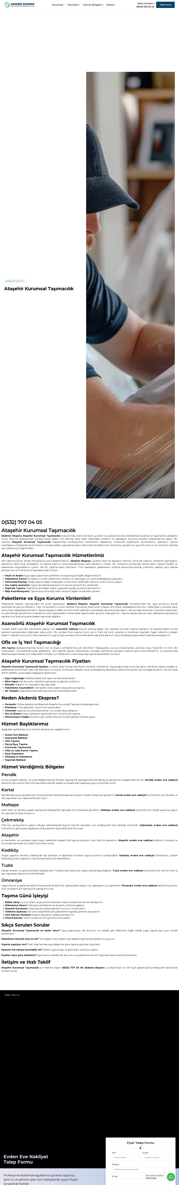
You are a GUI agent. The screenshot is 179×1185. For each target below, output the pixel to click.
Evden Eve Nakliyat (14, 281)
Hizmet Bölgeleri (92, 5)
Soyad (145, 1152)
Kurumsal (57, 5)
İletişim (110, 5)
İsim (114, 1152)
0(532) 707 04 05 (21, 522)
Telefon (115, 1164)
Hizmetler (72, 5)
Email (114, 1176)
